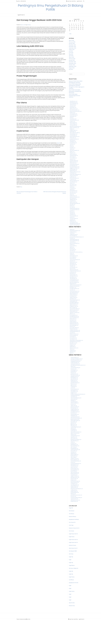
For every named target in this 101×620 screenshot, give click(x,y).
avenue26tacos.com (74, 391)
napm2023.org (72, 213)
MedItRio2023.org (73, 220)
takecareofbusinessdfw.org (75, 132)
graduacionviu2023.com (75, 406)
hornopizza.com (73, 368)
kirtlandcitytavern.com (74, 464)
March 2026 (71, 40)
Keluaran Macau (72, 516)
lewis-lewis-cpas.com (73, 192)
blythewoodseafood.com (74, 323)
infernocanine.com (74, 438)
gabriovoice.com (73, 385)
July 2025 (71, 51)
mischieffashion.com (73, 181)
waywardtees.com (73, 107)
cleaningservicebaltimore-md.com (77, 358)
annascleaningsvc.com (75, 414)
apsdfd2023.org (72, 214)
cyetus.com (72, 194)
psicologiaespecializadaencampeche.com (78, 365)
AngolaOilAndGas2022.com (74, 208)
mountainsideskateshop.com (76, 463)
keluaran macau (72, 545)
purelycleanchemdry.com (74, 139)
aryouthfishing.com (74, 401)
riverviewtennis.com (73, 339)
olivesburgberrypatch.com (75, 420)
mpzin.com (72, 145)
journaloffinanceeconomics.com (76, 495)
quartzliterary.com (73, 298)
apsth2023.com (72, 219)
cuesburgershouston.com (75, 363)
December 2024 (72, 61)
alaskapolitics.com (73, 116)
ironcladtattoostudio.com (75, 411)
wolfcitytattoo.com (74, 415)
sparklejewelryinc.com (75, 410)
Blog (21, 186)
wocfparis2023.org (73, 231)
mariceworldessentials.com (74, 308)
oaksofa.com (72, 349)
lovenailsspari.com (73, 296)
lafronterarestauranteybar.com (76, 418)
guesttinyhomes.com (74, 373)
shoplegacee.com (73, 141)
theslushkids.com (74, 421)
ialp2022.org (72, 247)
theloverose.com (74, 384)
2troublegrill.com (74, 429)
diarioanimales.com (73, 264)
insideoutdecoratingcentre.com (75, 174)
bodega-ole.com (73, 479)
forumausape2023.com (74, 215)
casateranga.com (74, 430)
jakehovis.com (72, 313)
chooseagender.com (73, 113)
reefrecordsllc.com (74, 399)
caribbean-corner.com (74, 458)
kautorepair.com (73, 273)
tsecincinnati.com (73, 258)
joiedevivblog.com (74, 471)
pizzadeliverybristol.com (74, 281)
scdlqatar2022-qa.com (74, 234)
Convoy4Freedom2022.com (74, 209)
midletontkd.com (74, 453)
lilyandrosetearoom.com (75, 419)
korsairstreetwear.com (75, 389)
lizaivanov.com (73, 372)
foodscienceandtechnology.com (76, 497)
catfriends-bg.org (73, 104)
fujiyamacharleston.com (74, 303)
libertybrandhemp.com (75, 473)
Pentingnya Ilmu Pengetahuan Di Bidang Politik (50, 7)
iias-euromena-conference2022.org (76, 252)
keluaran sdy (72, 605)
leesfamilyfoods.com (73, 190)
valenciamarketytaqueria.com (76, 397)
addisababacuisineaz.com (75, 500)
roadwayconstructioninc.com (75, 330)
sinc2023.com (72, 233)
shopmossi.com (73, 434)
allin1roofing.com (74, 447)
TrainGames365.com (73, 125)
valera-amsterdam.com (75, 472)
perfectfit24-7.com (73, 287)
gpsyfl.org (71, 352)
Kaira (24, 619)
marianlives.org (72, 106)
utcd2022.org (72, 244)
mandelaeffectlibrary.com (74, 120)
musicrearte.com (73, 336)
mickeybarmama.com (73, 328)
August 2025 (71, 49)
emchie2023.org (72, 241)
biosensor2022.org (73, 245)
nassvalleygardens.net (75, 484)
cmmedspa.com (73, 452)
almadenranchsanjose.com (74, 197)
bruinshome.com (74, 413)
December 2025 (72, 45)
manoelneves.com (73, 118)
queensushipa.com (73, 154)
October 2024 (72, 64)
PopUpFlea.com (72, 147)
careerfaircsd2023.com (74, 218)
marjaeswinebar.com (73, 274)
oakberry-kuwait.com (73, 297)
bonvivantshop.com (73, 142)
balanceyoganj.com (73, 122)
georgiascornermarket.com (74, 286)
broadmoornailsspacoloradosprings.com (78, 394)
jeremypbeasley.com (73, 165)
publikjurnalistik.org (74, 491)
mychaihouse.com (73, 320)
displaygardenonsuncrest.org (75, 341)
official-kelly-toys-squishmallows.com (76, 340)
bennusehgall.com (73, 257)
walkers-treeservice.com (75, 433)
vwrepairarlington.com (75, 357)
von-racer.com (72, 289)
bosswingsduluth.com (74, 315)
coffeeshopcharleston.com (74, 291)
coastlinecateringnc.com (75, 362)
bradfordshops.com (73, 195)
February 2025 (72, 58)
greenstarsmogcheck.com (74, 282)
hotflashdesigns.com (73, 169)
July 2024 (71, 69)
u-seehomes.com (73, 179)
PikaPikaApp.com (73, 131)
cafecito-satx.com (74, 405)
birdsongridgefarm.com (75, 469)
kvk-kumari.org (73, 496)
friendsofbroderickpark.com (75, 299)
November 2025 (72, 46)
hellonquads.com (73, 263)
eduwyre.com (72, 183)
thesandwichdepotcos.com (74, 166)
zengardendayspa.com (75, 409)
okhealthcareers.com (73, 101)
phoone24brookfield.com (74, 327)
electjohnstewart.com (74, 486)
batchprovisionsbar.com (74, 334)
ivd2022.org (72, 253)
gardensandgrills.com (74, 454)
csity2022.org (72, 254)
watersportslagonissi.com (74, 180)
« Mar (70, 33)
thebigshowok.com (74, 380)
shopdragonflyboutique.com (75, 331)
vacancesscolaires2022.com (75, 224)
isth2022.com (72, 229)
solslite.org (73, 442)
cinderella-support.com (74, 160)
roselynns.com (72, 121)
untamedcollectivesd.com (75, 435)
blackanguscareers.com (75, 477)
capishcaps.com (72, 351)
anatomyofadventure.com (75, 449)
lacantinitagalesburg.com (74, 279)
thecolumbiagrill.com (73, 235)
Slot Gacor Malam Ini (73, 568)
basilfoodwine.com (74, 455)
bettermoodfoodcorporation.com (75, 111)
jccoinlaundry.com (73, 272)
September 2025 (72, 48)
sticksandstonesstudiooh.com (76, 431)
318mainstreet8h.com (73, 294)
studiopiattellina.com (73, 301)
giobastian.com (73, 423)
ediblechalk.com (73, 346)
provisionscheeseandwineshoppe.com (77, 236)
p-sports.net (73, 387)
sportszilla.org (72, 332)
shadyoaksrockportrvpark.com (75, 270)
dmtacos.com (73, 366)
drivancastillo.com (74, 450)
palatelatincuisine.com (75, 376)
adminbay (29, 24)
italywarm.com (73, 493)
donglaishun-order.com (74, 306)
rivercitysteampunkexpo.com (76, 460)
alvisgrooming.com (73, 321)
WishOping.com (72, 140)
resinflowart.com (74, 386)
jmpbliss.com (72, 151)
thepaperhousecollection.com (76, 439)
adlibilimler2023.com (73, 199)
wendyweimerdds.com (74, 155)
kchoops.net (73, 462)
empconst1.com (72, 159)
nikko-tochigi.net (73, 457)
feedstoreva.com (73, 344)
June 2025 (71, 52)
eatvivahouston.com (74, 379)
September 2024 (72, 66)
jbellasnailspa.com (73, 318)
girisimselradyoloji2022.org (74, 243)
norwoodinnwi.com (74, 474)
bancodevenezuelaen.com (74, 110)
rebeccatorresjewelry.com (74, 150)
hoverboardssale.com (74, 115)
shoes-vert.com (72, 268)
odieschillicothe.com (73, 278)
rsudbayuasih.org (74, 489)
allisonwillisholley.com (74, 440)
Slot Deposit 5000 (73, 551)
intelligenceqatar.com (73, 130)
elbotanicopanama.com (74, 269)
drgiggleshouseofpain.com (74, 168)
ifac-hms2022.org (73, 249)
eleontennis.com (73, 193)
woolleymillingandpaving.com (76, 426)
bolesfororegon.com (74, 478)
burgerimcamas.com (74, 501)
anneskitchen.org (74, 396)
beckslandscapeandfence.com (76, 360)
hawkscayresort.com (73, 262)
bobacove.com (72, 326)
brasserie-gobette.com (74, 335)
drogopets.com (72, 345)
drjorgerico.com (72, 152)
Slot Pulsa (71, 554)
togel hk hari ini (79, 1)
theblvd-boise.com (73, 185)
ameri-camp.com (73, 156)
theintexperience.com (74, 102)
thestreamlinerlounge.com (75, 481)
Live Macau (71, 579)
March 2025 (71, 57)
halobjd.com (72, 128)
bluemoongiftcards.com (75, 459)
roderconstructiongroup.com (75, 259)
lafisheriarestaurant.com (74, 310)
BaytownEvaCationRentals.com (75, 126)
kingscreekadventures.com (74, 136)
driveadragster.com (74, 370)
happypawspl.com (73, 283)
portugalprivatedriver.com (74, 288)
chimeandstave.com (74, 381)
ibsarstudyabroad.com (74, 255)
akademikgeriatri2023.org (74, 239)
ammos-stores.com (74, 467)
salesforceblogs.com (73, 123)
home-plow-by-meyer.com (75, 375)
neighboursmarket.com (75, 476)
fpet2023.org (72, 186)
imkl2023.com (72, 217)
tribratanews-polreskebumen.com (77, 488)
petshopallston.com (74, 390)
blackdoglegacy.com (74, 377)
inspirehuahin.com (73, 162)
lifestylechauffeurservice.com (75, 171)
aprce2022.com (72, 204)
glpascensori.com (74, 424)
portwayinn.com (73, 443)
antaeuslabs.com (73, 137)
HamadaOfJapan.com (73, 133)
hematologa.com (74, 371)
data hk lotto (72, 602)
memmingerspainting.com (74, 164)
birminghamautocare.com (74, 316)
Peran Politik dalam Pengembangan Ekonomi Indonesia (74, 96)
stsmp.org (71, 117)
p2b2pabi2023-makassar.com (75, 230)
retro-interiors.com (73, 184)
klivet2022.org (72, 248)
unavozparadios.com (73, 267)
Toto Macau (71, 513)
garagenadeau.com (73, 170)
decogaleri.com (72, 265)
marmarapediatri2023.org (74, 240)
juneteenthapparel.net (75, 492)
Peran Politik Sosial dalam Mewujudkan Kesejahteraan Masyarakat (75, 91)
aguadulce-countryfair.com (74, 312)
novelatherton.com (74, 483)
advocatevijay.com (73, 198)
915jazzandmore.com (73, 311)
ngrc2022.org (72, 189)
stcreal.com (72, 146)
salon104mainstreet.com (74, 292)
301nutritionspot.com (74, 465)
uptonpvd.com (73, 428)
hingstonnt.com (72, 112)
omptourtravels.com (74, 487)
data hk (58, 143)
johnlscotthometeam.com (74, 178)
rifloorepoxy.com (74, 425)
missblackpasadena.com (75, 395)
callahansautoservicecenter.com (75, 284)
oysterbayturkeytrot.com (75, 416)
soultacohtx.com (73, 350)
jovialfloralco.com (73, 176)
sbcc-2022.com (72, 207)
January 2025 (72, 60)
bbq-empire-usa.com (73, 342)
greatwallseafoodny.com (75, 382)
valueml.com (72, 149)
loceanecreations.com (74, 468)
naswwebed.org (73, 200)
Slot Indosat (71, 510)
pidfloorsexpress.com (74, 108)
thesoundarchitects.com (75, 445)
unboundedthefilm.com (74, 103)
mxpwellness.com (74, 437)
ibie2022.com (72, 205)
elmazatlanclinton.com (74, 276)
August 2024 (71, 68)
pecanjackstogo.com (74, 407)
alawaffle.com (73, 400)
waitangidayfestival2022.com (75, 223)
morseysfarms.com (73, 337)
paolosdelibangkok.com (74, 325)
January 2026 (72, 43)
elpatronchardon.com (73, 305)
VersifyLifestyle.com (73, 135)
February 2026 (72, 42)
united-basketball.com (75, 402)
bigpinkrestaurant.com (74, 161)
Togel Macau (72, 565)
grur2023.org (72, 210)
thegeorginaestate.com (74, 322)
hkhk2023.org (72, 212)
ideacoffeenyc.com (73, 277)
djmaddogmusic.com (74, 444)
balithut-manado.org (73, 202)
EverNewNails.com (73, 173)
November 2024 (72, 63)
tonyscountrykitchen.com (74, 317)
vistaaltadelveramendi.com (75, 361)
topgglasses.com (74, 392)
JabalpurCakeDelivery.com (74, 127)
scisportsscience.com (74, 498)
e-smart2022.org (73, 188)
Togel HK (71, 508)
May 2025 (71, 54)
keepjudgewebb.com (74, 448)
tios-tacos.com (73, 404)
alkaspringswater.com (74, 293)
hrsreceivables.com (73, 157)
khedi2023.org (72, 238)
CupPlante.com (72, 144)
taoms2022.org (72, 250)
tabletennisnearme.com (74, 347)
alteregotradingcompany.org (75, 203)
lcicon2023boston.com (74, 222)
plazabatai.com (72, 260)
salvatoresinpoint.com (74, 175)
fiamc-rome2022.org (73, 307)
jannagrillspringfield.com (74, 302)
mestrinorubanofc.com (75, 482)
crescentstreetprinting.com (75, 367)
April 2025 (71, 55)
